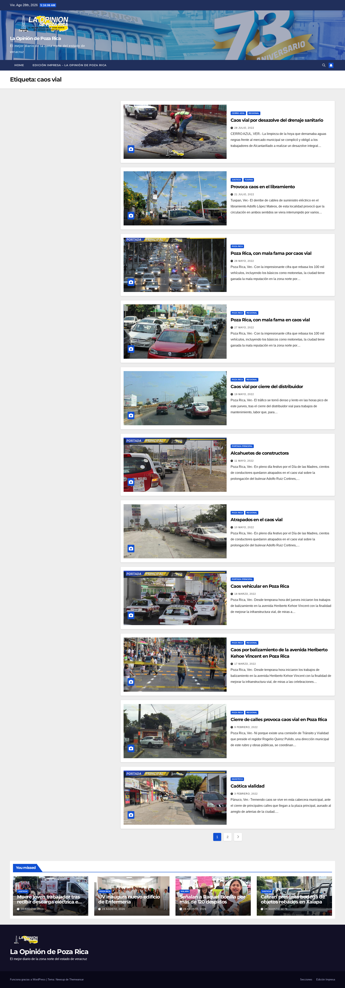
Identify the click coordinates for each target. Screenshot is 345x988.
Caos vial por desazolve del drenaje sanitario (277, 120)
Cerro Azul (238, 113)
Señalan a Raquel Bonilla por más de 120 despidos (212, 899)
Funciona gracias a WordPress (28, 979)
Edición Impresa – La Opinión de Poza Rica (70, 65)
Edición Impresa (325, 979)
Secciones (306, 979)
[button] (323, 65)
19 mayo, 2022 (244, 394)
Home (19, 65)
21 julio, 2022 (244, 194)
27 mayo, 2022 (244, 327)
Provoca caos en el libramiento (263, 186)
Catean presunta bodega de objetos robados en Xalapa (293, 899)
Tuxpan (249, 180)
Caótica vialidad (247, 786)
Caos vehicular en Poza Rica (260, 586)
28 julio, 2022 (244, 127)
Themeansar (76, 979)
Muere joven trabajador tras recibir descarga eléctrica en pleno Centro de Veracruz (49, 902)
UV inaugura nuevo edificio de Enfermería (129, 899)
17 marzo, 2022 (245, 663)
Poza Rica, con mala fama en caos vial (270, 320)
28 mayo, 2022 (244, 261)
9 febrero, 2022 (246, 727)
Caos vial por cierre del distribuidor (267, 386)
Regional (254, 113)
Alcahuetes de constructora (259, 453)
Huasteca (237, 779)
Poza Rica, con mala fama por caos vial (271, 253)
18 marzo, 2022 (245, 594)
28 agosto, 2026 (32, 909)
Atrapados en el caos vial (257, 519)
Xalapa (185, 891)
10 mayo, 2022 (244, 527)
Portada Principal (242, 446)
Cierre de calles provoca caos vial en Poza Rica (279, 719)
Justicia (236, 180)
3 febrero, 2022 (246, 793)
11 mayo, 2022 (244, 460)
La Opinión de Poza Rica (35, 38)
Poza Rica (237, 246)
